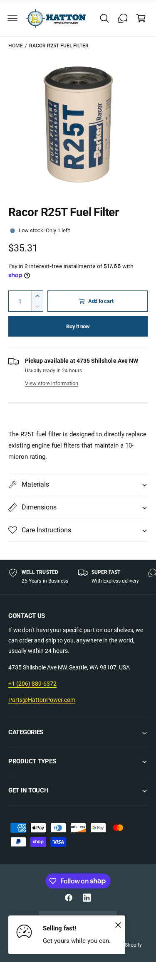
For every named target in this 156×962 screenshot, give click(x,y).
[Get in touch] (123, 18)
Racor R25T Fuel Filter (59, 46)
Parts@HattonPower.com (41, 699)
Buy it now (78, 326)
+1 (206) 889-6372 (32, 683)
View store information (51, 383)
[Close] (118, 924)
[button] (12, 18)
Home (15, 46)
